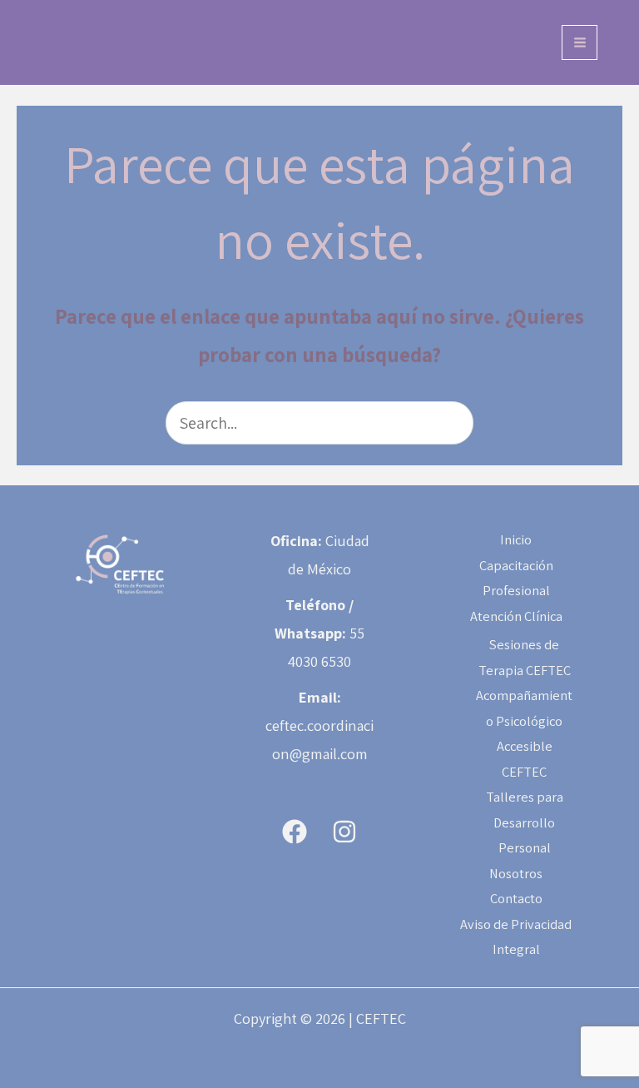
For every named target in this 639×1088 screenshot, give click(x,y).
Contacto (516, 898)
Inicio (516, 539)
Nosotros (515, 873)
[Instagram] (344, 831)
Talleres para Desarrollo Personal (524, 822)
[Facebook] (294, 831)
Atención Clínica (516, 616)
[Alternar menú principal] (579, 43)
